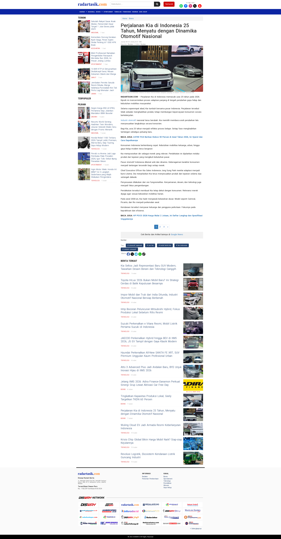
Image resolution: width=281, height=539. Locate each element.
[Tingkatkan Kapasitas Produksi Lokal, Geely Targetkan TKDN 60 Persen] (193, 400)
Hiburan (135, 12)
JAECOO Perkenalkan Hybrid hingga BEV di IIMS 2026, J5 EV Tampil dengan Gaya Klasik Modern (149, 339)
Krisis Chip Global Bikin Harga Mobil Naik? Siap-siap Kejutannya (151, 441)
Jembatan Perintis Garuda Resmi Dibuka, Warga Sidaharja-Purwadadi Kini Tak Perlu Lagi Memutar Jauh (104, 86)
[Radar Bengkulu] (109, 523)
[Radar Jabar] (151, 517)
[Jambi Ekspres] (109, 511)
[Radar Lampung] (151, 511)
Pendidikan (127, 12)
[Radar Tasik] (130, 504)
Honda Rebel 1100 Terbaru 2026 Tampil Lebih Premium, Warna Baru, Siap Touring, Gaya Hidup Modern (104, 141)
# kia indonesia (181, 245)
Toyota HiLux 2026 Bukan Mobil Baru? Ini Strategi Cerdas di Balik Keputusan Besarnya (150, 281)
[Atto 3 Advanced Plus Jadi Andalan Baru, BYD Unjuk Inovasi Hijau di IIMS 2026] (193, 371)
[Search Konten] (157, 4)
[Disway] (88, 504)
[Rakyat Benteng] (172, 523)
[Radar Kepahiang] (172, 517)
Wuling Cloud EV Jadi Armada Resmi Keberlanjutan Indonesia (151, 426)
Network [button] (169, 4)
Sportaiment (108, 12)
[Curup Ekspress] (193, 517)
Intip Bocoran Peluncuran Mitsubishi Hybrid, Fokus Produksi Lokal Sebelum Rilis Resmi (150, 310)
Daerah (82, 12)
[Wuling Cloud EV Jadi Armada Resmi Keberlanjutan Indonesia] (193, 429)
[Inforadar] (130, 511)
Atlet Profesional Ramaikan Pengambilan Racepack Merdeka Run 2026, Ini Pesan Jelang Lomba (103, 57)
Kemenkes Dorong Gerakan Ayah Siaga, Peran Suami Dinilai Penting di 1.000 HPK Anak (103, 41)
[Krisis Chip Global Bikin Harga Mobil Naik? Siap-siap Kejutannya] (193, 443)
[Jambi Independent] (88, 511)
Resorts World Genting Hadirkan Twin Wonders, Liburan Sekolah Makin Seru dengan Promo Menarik (103, 125)
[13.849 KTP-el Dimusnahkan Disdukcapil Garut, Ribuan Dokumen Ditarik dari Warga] (84, 74)
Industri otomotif (128, 120)
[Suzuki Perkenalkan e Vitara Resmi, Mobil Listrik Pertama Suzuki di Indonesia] (193, 327)
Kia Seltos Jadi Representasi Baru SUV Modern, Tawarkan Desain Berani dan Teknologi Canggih (148, 267)
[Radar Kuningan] (88, 517)
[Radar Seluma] (151, 523)
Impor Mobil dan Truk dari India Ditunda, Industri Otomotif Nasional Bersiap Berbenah (149, 296)
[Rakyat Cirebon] (193, 504)
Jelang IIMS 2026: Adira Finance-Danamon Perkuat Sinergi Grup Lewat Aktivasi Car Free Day (150, 383)
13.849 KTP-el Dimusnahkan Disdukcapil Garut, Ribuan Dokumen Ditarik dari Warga (103, 72)
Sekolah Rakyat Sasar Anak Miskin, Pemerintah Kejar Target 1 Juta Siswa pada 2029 (103, 25)
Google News (177, 234)
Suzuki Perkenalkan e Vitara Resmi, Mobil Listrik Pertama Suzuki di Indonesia (149, 325)
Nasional (91, 12)
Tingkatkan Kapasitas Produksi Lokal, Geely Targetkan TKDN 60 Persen (146, 397)
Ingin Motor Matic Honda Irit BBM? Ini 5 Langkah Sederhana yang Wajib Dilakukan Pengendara (103, 173)
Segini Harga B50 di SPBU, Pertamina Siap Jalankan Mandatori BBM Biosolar (103, 111)
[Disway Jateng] (172, 511)
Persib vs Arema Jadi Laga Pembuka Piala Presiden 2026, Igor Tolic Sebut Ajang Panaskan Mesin (104, 157)
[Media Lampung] (151, 504)
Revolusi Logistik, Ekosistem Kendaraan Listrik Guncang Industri (148, 455)
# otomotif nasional (135, 245)
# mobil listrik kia (165, 245)
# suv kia (150, 245)
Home (124, 18)
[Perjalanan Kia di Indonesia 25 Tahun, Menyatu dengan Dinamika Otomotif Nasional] (193, 414)
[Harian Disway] (109, 504)
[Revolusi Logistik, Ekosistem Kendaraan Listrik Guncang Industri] (193, 458)
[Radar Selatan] (193, 523)
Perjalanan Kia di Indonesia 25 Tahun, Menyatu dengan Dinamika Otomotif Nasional (148, 412)
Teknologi (118, 12)
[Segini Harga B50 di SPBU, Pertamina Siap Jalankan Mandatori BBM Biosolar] (84, 113)
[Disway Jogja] (130, 517)
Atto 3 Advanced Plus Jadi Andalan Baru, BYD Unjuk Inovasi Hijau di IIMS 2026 (151, 368)
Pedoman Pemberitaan (150, 479)
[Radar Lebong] (130, 523)
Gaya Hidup (143, 12)
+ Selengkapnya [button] (195, 528)
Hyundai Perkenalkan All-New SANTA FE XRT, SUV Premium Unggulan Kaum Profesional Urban (150, 354)
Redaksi (145, 476)
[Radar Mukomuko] (88, 523)
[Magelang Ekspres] (193, 511)
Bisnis (98, 12)
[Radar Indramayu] (172, 504)
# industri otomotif (129, 249)
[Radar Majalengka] (109, 517)
